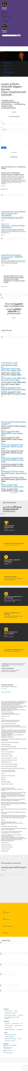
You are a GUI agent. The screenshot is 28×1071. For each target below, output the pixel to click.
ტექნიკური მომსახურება (10, 1029)
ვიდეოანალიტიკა (18, 1025)
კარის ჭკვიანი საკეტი (9, 363)
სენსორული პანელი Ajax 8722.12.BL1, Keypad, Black (11, 369)
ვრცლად (3, 185)
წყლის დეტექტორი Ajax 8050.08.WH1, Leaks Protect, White (12, 433)
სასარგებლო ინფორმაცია (10, 1040)
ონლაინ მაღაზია (14, 492)
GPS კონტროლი (7, 75)
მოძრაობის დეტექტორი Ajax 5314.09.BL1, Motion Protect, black (12, 446)
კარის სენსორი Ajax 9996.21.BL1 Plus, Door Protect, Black (13, 379)
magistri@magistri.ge (8, 1052)
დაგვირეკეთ (14, 152)
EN (5, 44)
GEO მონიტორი (19, 1029)
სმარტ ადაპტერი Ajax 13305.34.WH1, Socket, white (12, 486)
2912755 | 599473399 (8, 22)
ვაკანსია (16, 1011)
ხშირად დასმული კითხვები (10, 1015)
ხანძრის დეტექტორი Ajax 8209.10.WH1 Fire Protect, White (13, 389)
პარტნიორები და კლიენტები (11, 1013)
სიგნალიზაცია (8, 1023)
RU (5, 42)
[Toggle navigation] (24, 28)
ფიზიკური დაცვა (8, 62)
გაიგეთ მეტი (3, 870)
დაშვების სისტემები (9, 72)
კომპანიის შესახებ (8, 1011)
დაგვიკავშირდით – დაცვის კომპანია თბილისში (12, 1018)
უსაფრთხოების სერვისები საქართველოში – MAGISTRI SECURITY (12, 257)
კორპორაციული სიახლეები (10, 1034)
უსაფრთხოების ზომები (9, 1036)
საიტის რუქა (20, 1015)
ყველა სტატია (4, 286)
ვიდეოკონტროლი (9, 69)
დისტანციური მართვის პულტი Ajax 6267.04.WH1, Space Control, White (14, 473)
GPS (21, 1023)
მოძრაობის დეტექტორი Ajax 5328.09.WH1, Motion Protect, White (12, 460)
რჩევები (19, 1038)
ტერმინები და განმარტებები (10, 1038)
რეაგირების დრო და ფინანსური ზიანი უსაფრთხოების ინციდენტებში (13, 213)
